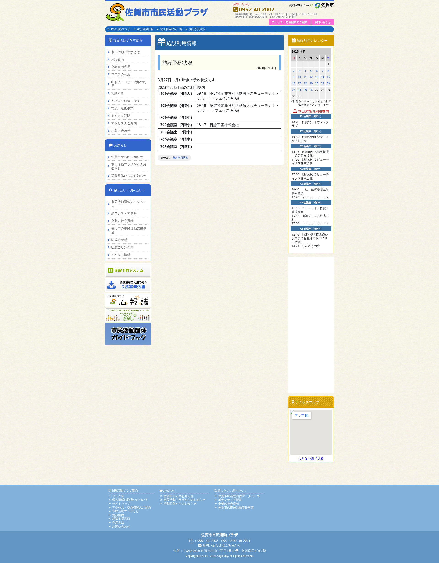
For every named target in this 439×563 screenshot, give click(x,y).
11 (305, 77)
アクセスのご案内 (124, 123)
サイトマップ (121, 503)
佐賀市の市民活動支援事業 (128, 230)
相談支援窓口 (121, 519)
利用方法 (118, 522)
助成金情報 (119, 240)
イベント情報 (120, 255)
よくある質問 (120, 116)
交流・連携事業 (122, 108)
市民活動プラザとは (125, 52)
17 (299, 83)
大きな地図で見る (311, 458)
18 (305, 83)
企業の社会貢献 (122, 221)
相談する (117, 93)
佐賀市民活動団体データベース (239, 496)
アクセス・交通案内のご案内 (290, 22)
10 (299, 77)
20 (316, 83)
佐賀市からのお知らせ (127, 157)
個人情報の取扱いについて (130, 500)
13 (316, 77)
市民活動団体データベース (128, 204)
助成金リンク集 (122, 247)
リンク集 (118, 496)
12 (311, 77)
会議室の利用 (120, 67)
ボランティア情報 (124, 213)
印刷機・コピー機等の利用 (128, 84)
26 (311, 90)
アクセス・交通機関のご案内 (131, 507)
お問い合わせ (322, 22)
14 (322, 77)
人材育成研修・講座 (125, 101)
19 (311, 83)
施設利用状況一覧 (171, 29)
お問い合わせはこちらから (221, 545)
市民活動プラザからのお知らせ (128, 166)
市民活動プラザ (120, 29)
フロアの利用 (120, 74)
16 (293, 83)
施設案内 (117, 59)
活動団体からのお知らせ (128, 176)
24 (299, 90)
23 (293, 90)
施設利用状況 (180, 157)
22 (328, 83)
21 (322, 83)
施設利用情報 (145, 29)
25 (305, 90)
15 (328, 77)
